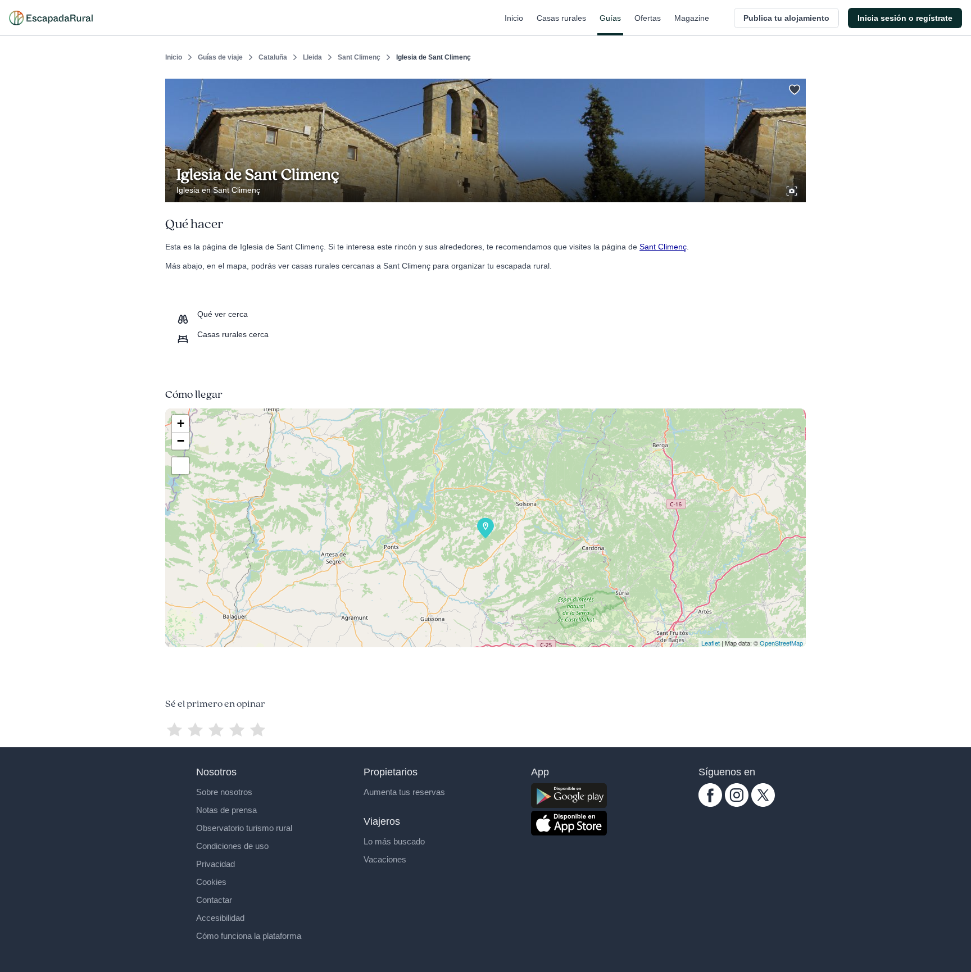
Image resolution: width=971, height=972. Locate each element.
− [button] (180, 441)
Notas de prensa (226, 810)
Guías (610, 17)
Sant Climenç (359, 57)
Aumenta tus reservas (404, 792)
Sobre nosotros (224, 792)
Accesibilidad (220, 918)
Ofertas (647, 17)
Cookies (211, 882)
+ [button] (180, 423)
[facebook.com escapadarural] (710, 804)
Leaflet (710, 642)
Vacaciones (385, 859)
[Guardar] (793, 87)
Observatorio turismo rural (244, 828)
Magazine (691, 17)
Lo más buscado (394, 841)
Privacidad (215, 864)
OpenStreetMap (781, 642)
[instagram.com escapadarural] (736, 804)
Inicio (514, 17)
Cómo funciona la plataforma (248, 936)
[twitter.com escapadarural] (763, 804)
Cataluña (272, 57)
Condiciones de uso (232, 846)
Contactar (214, 900)
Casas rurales (561, 17)
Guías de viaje (220, 57)
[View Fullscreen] (180, 465)
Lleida (312, 57)
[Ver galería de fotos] (793, 189)
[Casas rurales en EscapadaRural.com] (51, 18)
